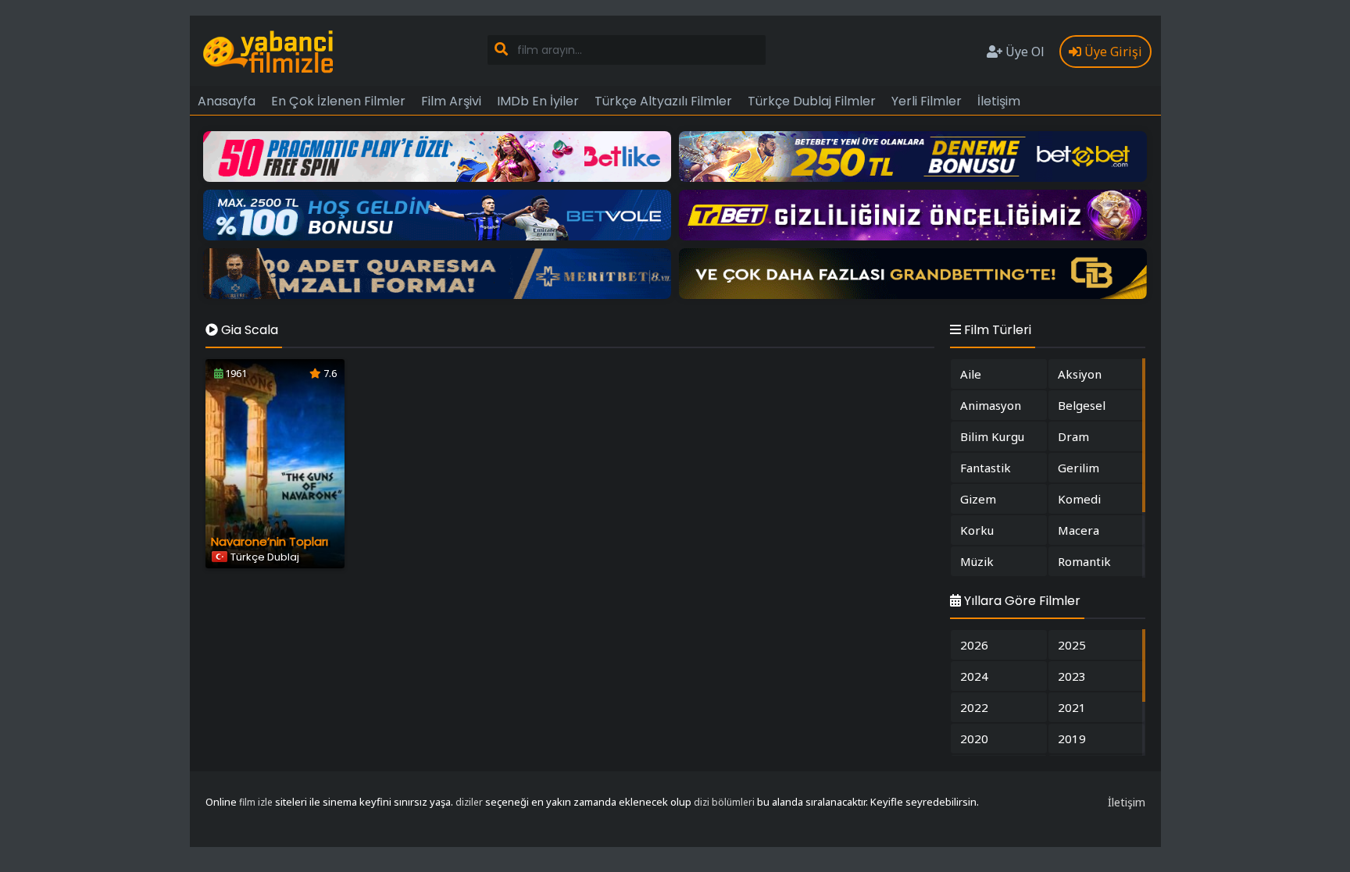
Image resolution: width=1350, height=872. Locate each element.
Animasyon (990, 405)
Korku (977, 530)
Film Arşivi (451, 101)
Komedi (1079, 499)
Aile (970, 374)
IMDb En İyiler (538, 101)
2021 (1072, 707)
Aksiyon (1080, 374)
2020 (974, 738)
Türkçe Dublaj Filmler (812, 101)
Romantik (1084, 561)
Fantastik (985, 467)
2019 (1072, 738)
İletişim (998, 101)
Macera (1078, 530)
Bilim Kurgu (992, 436)
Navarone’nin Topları (269, 541)
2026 (974, 645)
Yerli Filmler (926, 101)
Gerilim (1078, 467)
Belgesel (1081, 405)
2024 (974, 676)
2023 (1072, 676)
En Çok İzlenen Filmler (338, 101)
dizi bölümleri (724, 802)
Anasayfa (226, 101)
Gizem (978, 499)
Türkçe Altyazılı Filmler (663, 101)
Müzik (977, 561)
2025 (1072, 645)
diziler (469, 802)
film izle (256, 802)
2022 (974, 707)
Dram (1073, 436)
